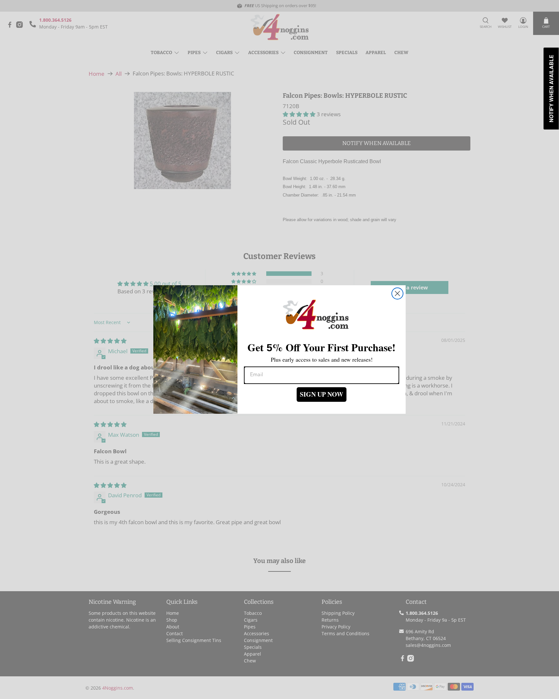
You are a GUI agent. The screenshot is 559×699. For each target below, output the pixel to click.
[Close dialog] (397, 293)
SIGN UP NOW (321, 394)
